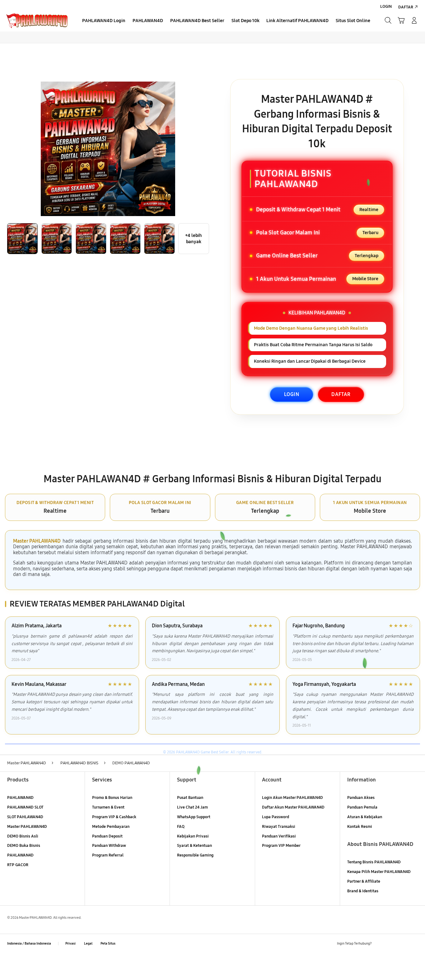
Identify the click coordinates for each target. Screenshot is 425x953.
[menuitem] (104, 21)
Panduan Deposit (107, 836)
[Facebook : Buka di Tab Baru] (380, 943)
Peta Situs (107, 943)
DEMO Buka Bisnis (23, 845)
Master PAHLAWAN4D (37, 541)
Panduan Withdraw (109, 845)
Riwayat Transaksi (278, 826)
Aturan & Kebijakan (364, 816)
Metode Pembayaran (110, 826)
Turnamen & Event (108, 807)
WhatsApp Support (193, 816)
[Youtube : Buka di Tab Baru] (414, 943)
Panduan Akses (361, 797)
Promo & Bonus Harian (112, 797)
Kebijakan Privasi (193, 836)
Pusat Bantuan (190, 797)
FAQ (180, 826)
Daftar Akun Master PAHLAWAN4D (293, 807)
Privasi (70, 943)
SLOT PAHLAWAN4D (25, 816)
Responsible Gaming (195, 855)
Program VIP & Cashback (114, 816)
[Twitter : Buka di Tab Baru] (391, 943)
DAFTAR (341, 394)
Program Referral (108, 855)
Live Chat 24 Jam (192, 807)
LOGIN (291, 394)
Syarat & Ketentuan (194, 845)
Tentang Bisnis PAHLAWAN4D (374, 862)
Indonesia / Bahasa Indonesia (29, 943)
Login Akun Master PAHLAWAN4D (292, 797)
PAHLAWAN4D (20, 797)
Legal (88, 943)
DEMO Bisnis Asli (22, 836)
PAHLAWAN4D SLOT (25, 807)
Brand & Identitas (362, 891)
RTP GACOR (17, 864)
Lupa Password (275, 816)
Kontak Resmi (359, 826)
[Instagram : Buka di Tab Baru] (402, 943)
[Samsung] (37, 20)
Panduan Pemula (362, 807)
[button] (401, 20)
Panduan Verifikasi (279, 836)
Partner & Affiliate (363, 881)
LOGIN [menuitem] (386, 6)
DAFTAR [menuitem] (405, 7)
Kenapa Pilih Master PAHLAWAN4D (379, 871)
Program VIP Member (281, 845)
